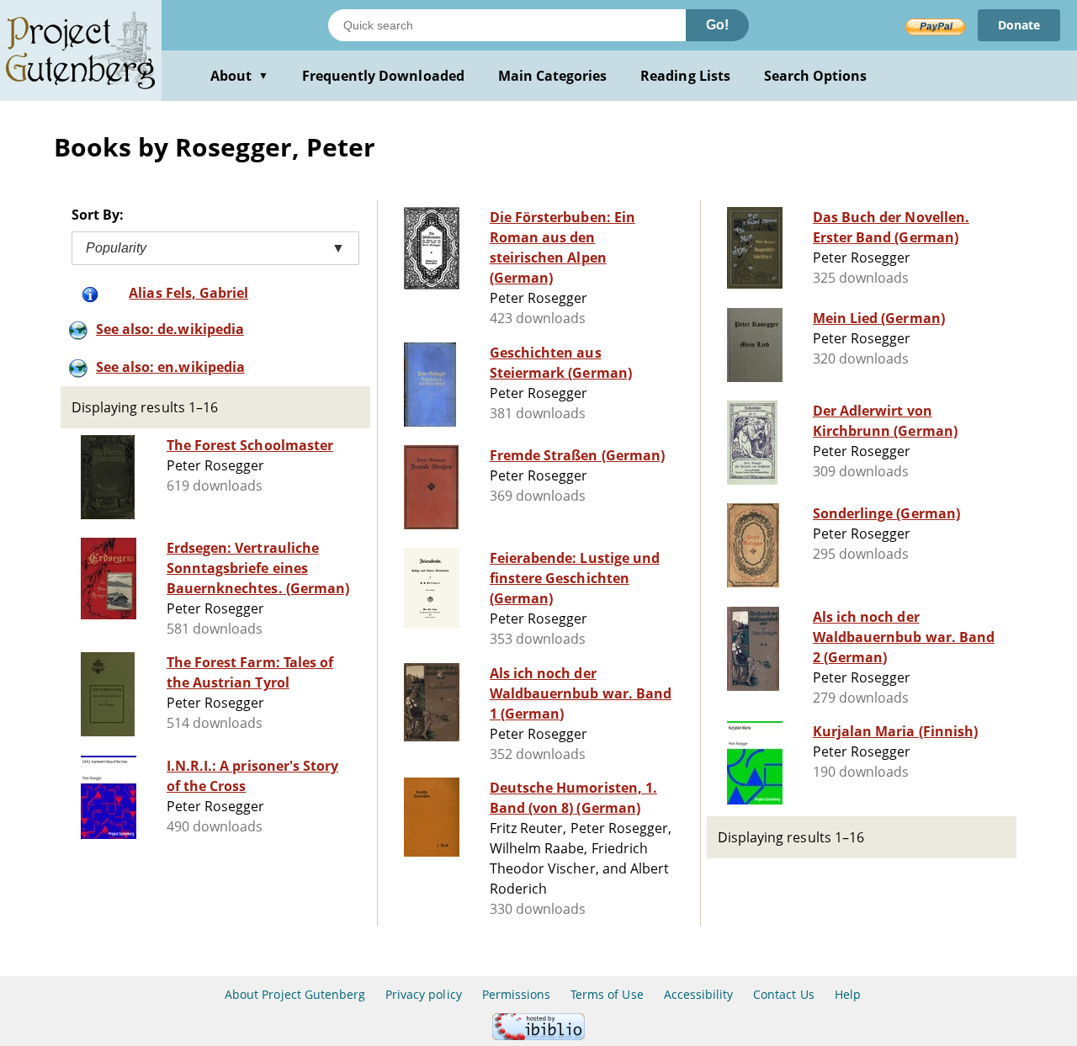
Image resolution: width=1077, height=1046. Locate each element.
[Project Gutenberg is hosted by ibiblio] (538, 1035)
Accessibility (699, 994)
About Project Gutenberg (295, 994)
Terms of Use (606, 994)
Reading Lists (685, 75)
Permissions (516, 994)
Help (848, 994)
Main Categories (552, 75)
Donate (1019, 25)
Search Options (815, 75)
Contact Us (783, 994)
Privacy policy (423, 994)
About (239, 75)
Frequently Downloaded (383, 75)
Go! (717, 25)
